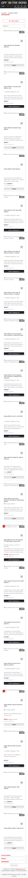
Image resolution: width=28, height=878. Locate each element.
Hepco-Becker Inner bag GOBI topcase (12, 210)
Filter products (15, 21)
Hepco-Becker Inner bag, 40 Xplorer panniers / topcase (12, 293)
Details (14, 65)
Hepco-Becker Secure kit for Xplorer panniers (12, 664)
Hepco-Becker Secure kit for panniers (12, 622)
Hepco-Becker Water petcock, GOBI (12, 746)
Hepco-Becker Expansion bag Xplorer (12, 128)
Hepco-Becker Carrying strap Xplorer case (12, 87)
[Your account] (21, 6)
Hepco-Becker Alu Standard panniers (12, 46)
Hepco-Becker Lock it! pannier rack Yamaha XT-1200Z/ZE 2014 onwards (13, 376)
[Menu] (3, 6)
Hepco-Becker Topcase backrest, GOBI (13, 705)
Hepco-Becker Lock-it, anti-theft (13, 416)
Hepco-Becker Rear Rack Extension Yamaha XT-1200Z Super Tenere (14, 500)
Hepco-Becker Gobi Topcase (12, 169)
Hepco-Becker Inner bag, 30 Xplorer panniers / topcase (12, 252)
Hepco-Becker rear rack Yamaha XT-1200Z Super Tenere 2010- (13, 540)
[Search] (15, 6)
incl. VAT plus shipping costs (9, 61)
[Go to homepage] (14, 3)
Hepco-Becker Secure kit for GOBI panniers (14, 581)
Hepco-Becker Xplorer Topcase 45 (13, 828)
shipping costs (19, 869)
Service (3, 858)
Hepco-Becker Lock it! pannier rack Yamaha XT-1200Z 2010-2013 (13, 334)
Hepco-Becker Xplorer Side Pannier (12, 787)
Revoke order (14, 865)
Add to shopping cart (14, 106)
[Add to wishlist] (21, 41)
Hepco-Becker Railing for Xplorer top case (13, 458)
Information (5, 861)
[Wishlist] (18, 6)
